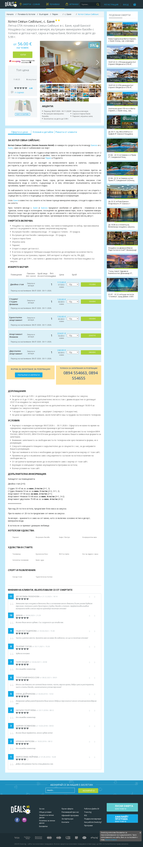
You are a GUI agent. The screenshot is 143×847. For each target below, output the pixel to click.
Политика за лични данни (47, 821)
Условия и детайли (43, 132)
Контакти (65, 822)
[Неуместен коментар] (97, 662)
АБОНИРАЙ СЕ (89, 790)
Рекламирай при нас (70, 812)
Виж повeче (124, 807)
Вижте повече (111, 839)
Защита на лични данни (46, 816)
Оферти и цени (19, 132)
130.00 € (92, 318)
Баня (10, 148)
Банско (94, 145)
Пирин (48, 158)
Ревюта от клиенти (66, 132)
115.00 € (92, 284)
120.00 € (92, 301)
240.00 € (92, 352)
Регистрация (111, 4)
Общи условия (45, 812)
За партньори (67, 819)
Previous (43, 61)
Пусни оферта (67, 809)
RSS (85, 815)
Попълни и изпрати (29, 375)
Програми (88, 825)
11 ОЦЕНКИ (19, 92)
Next (97, 61)
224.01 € (92, 335)
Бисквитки (43, 826)
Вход (125, 4)
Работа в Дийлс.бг (91, 809)
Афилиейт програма (70, 815)
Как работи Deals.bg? (93, 822)
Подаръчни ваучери (92, 819)
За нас (42, 809)
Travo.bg (87, 812)
